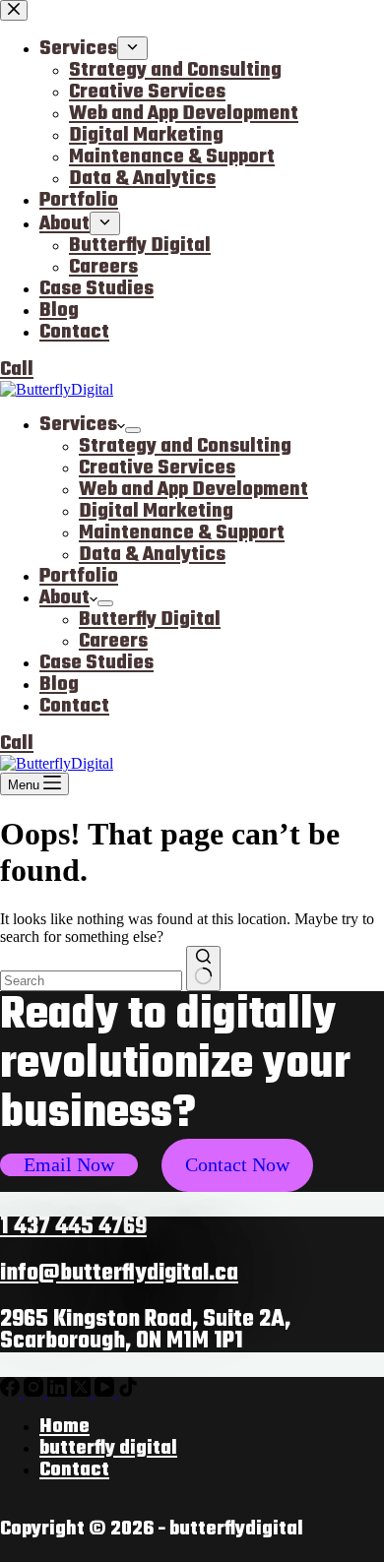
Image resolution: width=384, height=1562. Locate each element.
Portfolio (78, 576)
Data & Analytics (152, 554)
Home (64, 1426)
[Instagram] (35, 1391)
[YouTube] (106, 1391)
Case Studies (96, 663)
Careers (113, 641)
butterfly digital (108, 1448)
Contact (74, 706)
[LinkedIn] (59, 1391)
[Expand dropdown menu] (133, 430)
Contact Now (237, 1164)
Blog (59, 684)
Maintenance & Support (182, 533)
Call (16, 743)
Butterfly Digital (150, 619)
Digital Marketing (156, 511)
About (64, 598)
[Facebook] (12, 1391)
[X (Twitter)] (83, 1391)
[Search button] (203, 968)
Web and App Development (193, 489)
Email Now (69, 1164)
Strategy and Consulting (185, 446)
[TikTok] (128, 1391)
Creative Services (157, 468)
